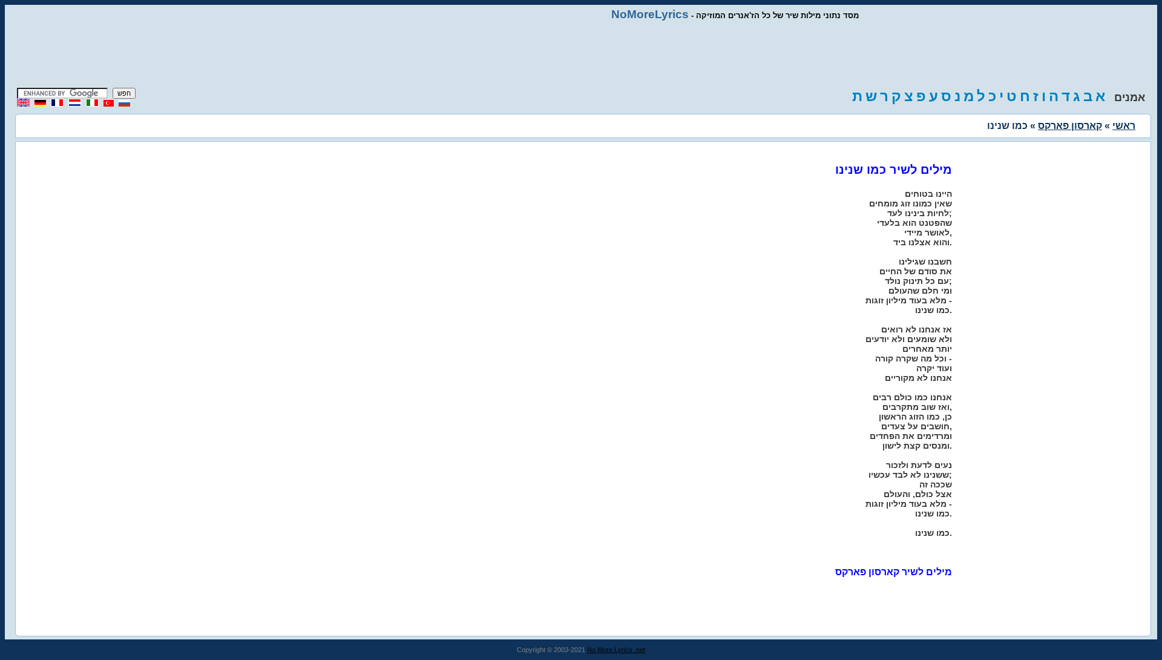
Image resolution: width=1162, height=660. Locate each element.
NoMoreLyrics (650, 14)
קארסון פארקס (1070, 125)
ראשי (1123, 125)
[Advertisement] (581, 54)
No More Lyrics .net (616, 649)
